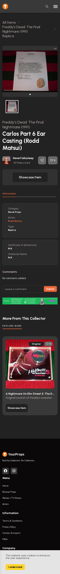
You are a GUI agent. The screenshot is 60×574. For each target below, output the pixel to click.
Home (5, 485)
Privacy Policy (9, 527)
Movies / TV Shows (11, 498)
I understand (15, 567)
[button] (30, 94)
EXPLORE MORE (12, 326)
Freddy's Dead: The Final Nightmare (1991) (23, 124)
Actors (5, 504)
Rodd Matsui (15, 221)
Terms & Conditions (12, 520)
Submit (50, 289)
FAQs (5, 539)
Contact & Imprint (11, 533)
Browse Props (9, 492)
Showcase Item (30, 177)
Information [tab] (9, 193)
